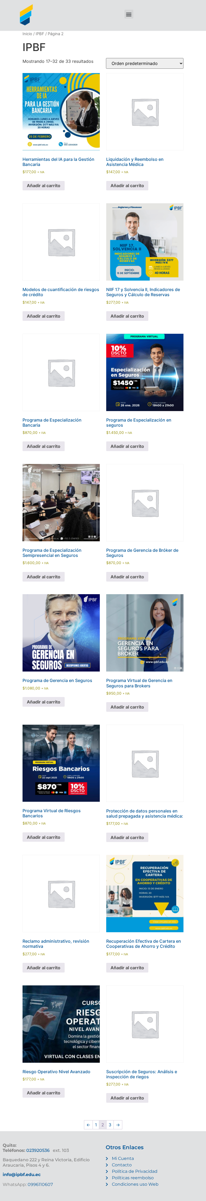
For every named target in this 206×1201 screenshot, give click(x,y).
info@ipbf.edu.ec (22, 1174)
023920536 (38, 1150)
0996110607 (40, 1184)
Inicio (27, 33)
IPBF (40, 33)
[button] (128, 14)
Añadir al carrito (43, 185)
